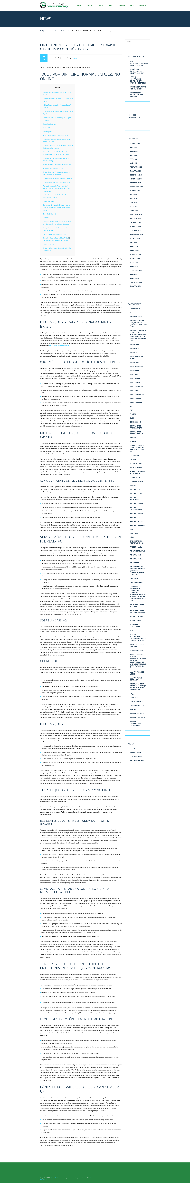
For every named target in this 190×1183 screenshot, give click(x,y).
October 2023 (135, 183)
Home (79, 5)
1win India (134, 352)
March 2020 (134, 278)
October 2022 (135, 230)
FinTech (133, 460)
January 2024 (135, 171)
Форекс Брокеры (137, 714)
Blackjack (46, 218)
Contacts (142, 5)
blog (132, 418)
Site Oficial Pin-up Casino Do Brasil (54, 234)
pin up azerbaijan (137, 551)
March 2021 (134, 266)
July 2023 (133, 195)
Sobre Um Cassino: (49, 124)
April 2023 (134, 207)
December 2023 (136, 175)
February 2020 (136, 282)
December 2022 (136, 222)
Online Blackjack (48, 201)
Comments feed (136, 756)
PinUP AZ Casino (136, 583)
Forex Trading (136, 464)
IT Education (135, 477)
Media (132, 5)
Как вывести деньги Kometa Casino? (136, 95)
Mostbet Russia (136, 513)
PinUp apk (134, 579)
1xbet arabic (135, 378)
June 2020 (133, 274)
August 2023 (135, 191)
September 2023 (136, 187)
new (131, 529)
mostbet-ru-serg (137, 525)
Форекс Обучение (137, 717)
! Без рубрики (135, 309)
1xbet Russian (136, 402)
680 (131, 406)
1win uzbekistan (136, 366)
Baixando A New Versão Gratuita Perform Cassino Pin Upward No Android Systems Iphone (56, 207)
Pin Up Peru (134, 563)
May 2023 (133, 203)
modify (133, 485)
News (132, 537)
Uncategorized (136, 650)
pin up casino (135, 555)
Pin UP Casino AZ (136, 559)
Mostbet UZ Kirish (137, 521)
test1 (132, 630)
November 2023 (136, 179)
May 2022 (133, 242)
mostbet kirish (136, 503)
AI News (133, 414)
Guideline (121, 5)
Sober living (135, 620)
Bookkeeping (135, 422)
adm (131, 410)
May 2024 (133, 155)
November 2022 (136, 226)
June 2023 (133, 199)
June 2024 (133, 151)
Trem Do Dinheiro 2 (49, 214)
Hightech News (136, 467)
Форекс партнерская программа (135, 723)
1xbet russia (135, 398)
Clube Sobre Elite (48, 244)
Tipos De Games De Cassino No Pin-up (56, 135)
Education (134, 456)
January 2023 (135, 218)
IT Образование (136, 481)
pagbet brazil (136, 547)
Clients (110, 5)
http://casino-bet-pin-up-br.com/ (59, 346)
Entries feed (135, 752)
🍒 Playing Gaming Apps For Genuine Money (58, 178)
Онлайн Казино (136, 702)
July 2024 (133, 147)
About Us (89, 5)
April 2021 (134, 262)
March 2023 (134, 211)
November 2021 (136, 254)
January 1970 (135, 286)
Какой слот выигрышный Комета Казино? (137, 71)
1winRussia (134, 370)
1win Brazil (134, 348)
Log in (132, 748)
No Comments (116, 58)
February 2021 (136, 270)
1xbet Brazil (135, 382)
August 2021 (135, 258)
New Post (134, 533)
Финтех (133, 710)
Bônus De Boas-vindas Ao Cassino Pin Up (57, 164)
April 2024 (134, 159)
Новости (134, 698)
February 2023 (136, 214)
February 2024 (136, 167)
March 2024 (134, 163)
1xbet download (137, 386)
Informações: (47, 131)
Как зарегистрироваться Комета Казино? (139, 63)
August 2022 (135, 238)
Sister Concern (136, 616)
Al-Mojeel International (56, 1178)
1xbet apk (134, 374)
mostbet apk (135, 489)
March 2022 (134, 250)
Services (100, 5)
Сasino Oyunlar (137, 706)
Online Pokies (47, 128)
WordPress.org (137, 760)
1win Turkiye (135, 362)
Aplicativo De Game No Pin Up (53, 168)
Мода (132, 694)
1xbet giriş (134, 390)
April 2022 (134, 246)
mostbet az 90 (136, 493)
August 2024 (135, 143)
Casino (75, 58)
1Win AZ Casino (136, 317)
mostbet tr (135, 517)
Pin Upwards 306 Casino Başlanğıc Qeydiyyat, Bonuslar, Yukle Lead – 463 (137, 571)
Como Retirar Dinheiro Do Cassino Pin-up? (57, 182)
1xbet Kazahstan (137, 394)
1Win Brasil (135, 344)
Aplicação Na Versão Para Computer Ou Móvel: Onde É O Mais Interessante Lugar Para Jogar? (56, 188)
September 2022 (136, 234)
